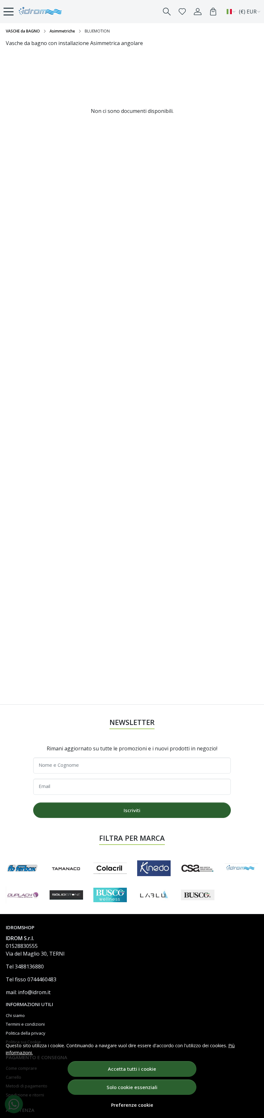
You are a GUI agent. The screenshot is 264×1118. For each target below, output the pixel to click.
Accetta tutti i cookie (132, 1069)
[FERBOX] (22, 868)
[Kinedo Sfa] (154, 868)
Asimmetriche (62, 31)
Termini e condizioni (25, 1024)
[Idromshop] (40, 11)
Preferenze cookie (132, 1105)
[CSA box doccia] (197, 868)
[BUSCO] (197, 895)
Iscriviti (132, 810)
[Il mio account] (198, 11)
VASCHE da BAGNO (23, 31)
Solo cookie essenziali (132, 1087)
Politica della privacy (25, 1033)
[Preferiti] (182, 11)
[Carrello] (213, 11)
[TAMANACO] (66, 868)
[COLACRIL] (110, 868)
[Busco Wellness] (110, 895)
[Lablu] (154, 895)
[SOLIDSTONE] (66, 895)
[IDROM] (241, 868)
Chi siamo (15, 1015)
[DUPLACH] (22, 894)
